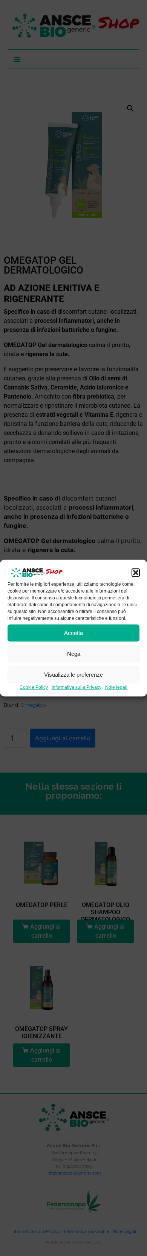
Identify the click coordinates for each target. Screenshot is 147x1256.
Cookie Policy (34, 687)
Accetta (73, 633)
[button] (135, 573)
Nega (73, 654)
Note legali (116, 687)
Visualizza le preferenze (73, 674)
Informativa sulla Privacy (76, 687)
